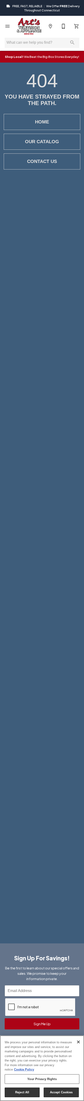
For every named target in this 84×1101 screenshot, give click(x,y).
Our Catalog (42, 141)
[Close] (78, 1042)
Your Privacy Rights (41, 1079)
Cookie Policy (24, 1069)
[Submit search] (72, 42)
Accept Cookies (61, 1092)
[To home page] (29, 26)
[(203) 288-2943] (63, 26)
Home (42, 121)
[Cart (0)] (76, 26)
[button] (7, 26)
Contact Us (42, 161)
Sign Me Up (42, 1024)
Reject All (22, 1092)
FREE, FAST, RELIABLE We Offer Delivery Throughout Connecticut (46, 8)
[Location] (50, 26)
